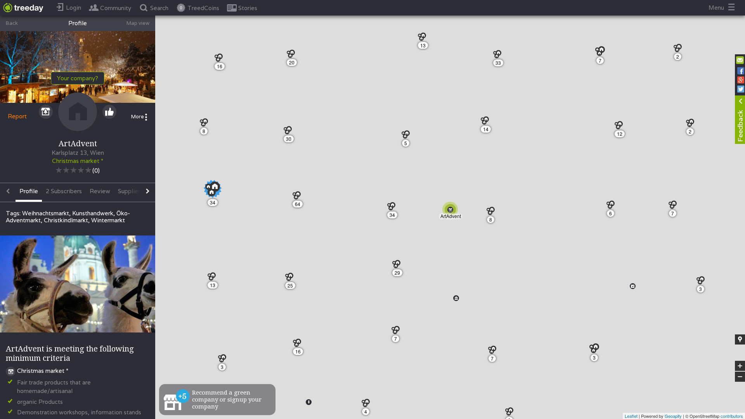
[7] (602, 53)
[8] (492, 213)
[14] (487, 122)
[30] (290, 132)
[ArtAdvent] (451, 211)
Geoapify (673, 416)
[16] (299, 345)
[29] (398, 266)
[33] (499, 56)
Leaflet (631, 416)
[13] (424, 38)
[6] (612, 206)
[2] (679, 50)
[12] (621, 127)
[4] (368, 405)
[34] (393, 208)
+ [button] (740, 366)
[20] (293, 56)
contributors (732, 416)
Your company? (77, 78)
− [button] (740, 377)
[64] (298, 197)
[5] (407, 136)
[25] (291, 279)
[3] (702, 282)
